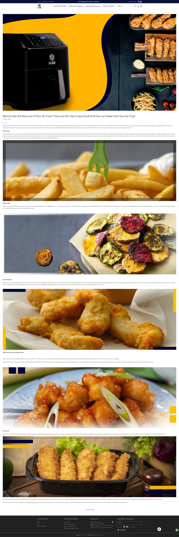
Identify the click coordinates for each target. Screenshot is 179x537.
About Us (44, 1)
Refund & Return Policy (69, 524)
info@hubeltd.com (98, 522)
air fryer (132, 125)
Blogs (38, 524)
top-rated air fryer (32, 502)
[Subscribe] (140, 522)
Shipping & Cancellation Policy (71, 528)
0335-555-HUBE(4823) (99, 523)
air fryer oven (125, 282)
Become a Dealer (132, 1)
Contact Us (51, 1)
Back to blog (90, 509)
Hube (67, 502)
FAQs (38, 522)
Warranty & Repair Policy (70, 526)
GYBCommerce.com (98, 535)
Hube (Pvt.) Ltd (83, 535)
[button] (135, 6)
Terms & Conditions (41, 526)
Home (39, 1)
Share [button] (5, 122)
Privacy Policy (67, 522)
